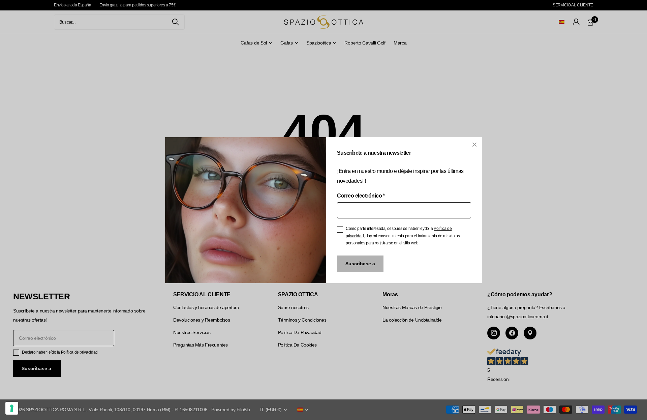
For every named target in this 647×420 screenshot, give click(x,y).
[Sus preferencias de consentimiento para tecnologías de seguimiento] (11, 408)
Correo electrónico (361, 196)
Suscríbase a (360, 263)
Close (474, 144)
